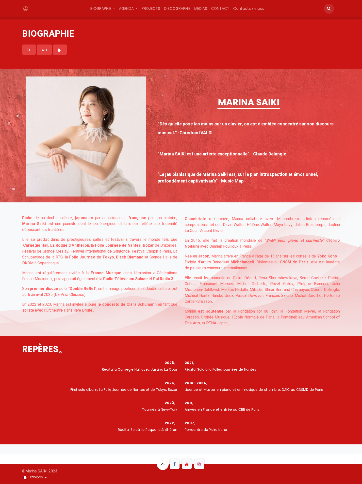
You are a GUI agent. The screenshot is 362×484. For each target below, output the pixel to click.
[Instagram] (199, 464)
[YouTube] (187, 464)
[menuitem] (102, 9)
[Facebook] (175, 464)
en (44, 49)
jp (60, 49)
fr (29, 49)
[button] (329, 9)
